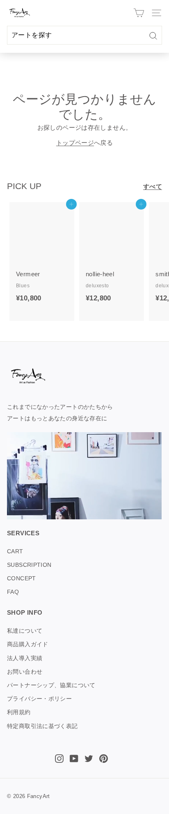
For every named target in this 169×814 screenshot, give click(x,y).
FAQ (13, 592)
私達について (24, 630)
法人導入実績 (24, 658)
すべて (152, 186)
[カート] (138, 13)
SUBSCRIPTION (29, 564)
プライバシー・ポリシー (39, 698)
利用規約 (19, 712)
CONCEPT (21, 578)
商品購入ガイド (27, 644)
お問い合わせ (24, 671)
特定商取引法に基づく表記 (42, 726)
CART (15, 551)
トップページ (75, 142)
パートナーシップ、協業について (51, 685)
